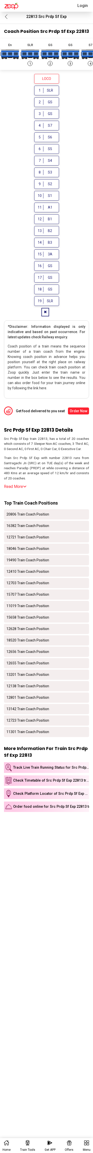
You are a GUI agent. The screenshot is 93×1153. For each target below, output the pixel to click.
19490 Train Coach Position (27, 560)
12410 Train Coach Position (27, 572)
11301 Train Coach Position (27, 732)
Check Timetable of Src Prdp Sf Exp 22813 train (51, 780)
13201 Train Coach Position (27, 675)
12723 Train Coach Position (27, 720)
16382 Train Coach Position (27, 526)
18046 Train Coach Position (27, 549)
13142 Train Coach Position (27, 709)
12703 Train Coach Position (27, 583)
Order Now (78, 411)
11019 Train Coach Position (27, 606)
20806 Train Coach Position (27, 514)
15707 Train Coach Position (27, 594)
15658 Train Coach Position (27, 617)
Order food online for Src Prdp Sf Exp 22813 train (51, 807)
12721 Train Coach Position (27, 537)
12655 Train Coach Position (27, 663)
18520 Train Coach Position (27, 640)
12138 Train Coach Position (27, 686)
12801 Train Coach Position (27, 697)
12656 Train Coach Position (27, 652)
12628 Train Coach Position (27, 629)
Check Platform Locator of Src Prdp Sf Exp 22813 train (51, 794)
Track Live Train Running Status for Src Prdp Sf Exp (51, 767)
